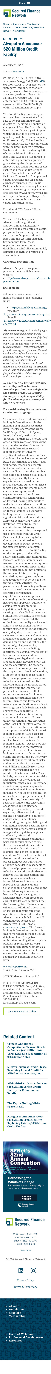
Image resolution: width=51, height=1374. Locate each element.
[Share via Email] (21, 39)
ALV (41, 81)
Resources (18, 24)
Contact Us (25, 1250)
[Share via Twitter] (10, 39)
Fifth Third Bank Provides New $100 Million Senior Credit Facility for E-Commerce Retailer (27, 1088)
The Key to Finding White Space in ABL (23, 1105)
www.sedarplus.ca (17, 927)
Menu (22, 3)
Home (6, 24)
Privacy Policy (25, 1280)
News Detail (19, 30)
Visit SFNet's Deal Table (22, 1011)
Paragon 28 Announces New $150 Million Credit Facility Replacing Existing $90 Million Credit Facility (27, 1121)
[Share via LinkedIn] (15, 39)
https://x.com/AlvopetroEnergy (29, 307)
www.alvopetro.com (15, 966)
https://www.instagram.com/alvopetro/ (27, 314)
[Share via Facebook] (4, 39)
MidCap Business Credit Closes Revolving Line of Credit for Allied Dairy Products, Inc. (27, 1070)
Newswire (18, 71)
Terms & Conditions (26, 1286)
